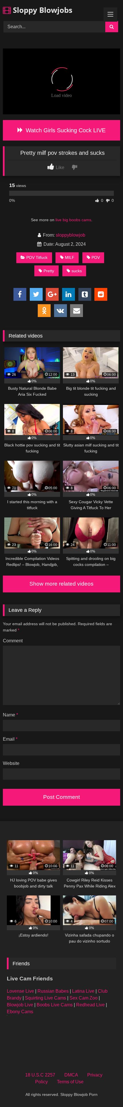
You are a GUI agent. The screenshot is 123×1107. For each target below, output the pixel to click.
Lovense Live (20, 991)
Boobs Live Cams (55, 1004)
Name (10, 714)
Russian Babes (53, 991)
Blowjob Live (20, 1004)
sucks (77, 271)
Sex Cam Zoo (84, 998)
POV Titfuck (36, 257)
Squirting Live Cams (45, 998)
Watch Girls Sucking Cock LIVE (65, 130)
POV (96, 257)
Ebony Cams (20, 1011)
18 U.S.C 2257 (40, 1075)
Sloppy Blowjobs (41, 10)
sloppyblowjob (70, 235)
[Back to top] (105, 1090)
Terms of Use (70, 1081)
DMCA (71, 1075)
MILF (69, 257)
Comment (13, 640)
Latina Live (83, 991)
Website (11, 763)
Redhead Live (90, 1004)
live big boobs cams (73, 220)
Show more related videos (61, 584)
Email (10, 739)
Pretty (48, 271)
